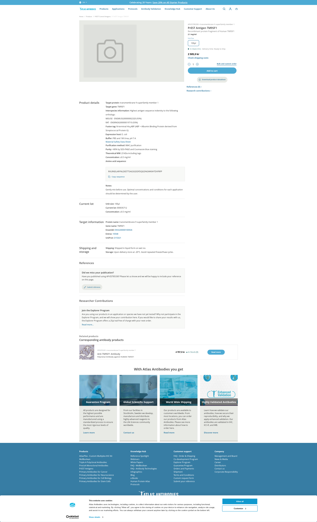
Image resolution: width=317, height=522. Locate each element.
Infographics (136, 471)
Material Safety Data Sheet (118, 141)
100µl (193, 43)
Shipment (178, 471)
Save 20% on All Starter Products (170, 2)
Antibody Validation (151, 9)
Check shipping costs (198, 57)
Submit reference (93, 287)
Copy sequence (118, 177)
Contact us (128, 432)
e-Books (134, 478)
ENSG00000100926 (123, 230)
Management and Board (226, 456)
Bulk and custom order (227, 64)
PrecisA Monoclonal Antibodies (93, 465)
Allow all (240, 501)
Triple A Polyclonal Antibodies (93, 462)
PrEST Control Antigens (103, 16)
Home (81, 16)
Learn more (89, 432)
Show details (94, 517)
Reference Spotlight (140, 456)
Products (104, 9)
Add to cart (212, 70)
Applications (118, 9)
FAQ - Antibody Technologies (144, 468)
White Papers (137, 462)
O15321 (117, 237)
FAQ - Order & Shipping (184, 456)
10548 (115, 234)
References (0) (193, 87)
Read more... (88, 324)
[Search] (224, 9)
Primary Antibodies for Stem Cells (95, 481)
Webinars (135, 459)
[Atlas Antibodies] (87, 9)
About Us (210, 9)
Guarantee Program (183, 465)
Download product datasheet (214, 79)
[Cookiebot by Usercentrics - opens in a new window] (72, 517)
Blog (133, 475)
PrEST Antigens (86, 468)
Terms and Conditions (184, 475)
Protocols (132, 9)
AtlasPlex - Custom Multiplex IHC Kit (95, 456)
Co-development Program (186, 459)
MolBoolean (84, 459)
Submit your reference (184, 481)
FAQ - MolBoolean (139, 465)
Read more (169, 432)
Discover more (211, 432)
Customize (238, 508)
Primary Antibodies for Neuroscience (96, 475)
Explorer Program (182, 462)
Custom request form (184, 478)
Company (219, 451)
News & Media (221, 459)
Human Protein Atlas (140, 481)
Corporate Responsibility (226, 471)
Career (218, 462)
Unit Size (191, 38)
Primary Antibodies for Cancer (93, 471)
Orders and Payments (184, 468)
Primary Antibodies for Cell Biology (95, 478)
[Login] (230, 9)
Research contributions (198, 91)
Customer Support (193, 9)
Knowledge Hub (172, 9)
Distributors (220, 465)
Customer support (183, 451)
